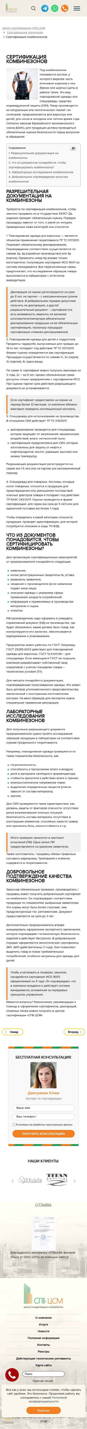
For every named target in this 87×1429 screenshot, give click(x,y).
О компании (43, 1318)
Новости (43, 1331)
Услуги (43, 1324)
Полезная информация (44, 1338)
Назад (14, 1032)
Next (75, 1181)
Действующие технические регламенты (43, 1359)
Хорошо (43, 1410)
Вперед (73, 1032)
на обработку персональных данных (50, 1124)
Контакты (43, 1345)
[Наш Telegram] (45, 8)
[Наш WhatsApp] (54, 8)
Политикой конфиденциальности (48, 1399)
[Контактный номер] (64, 8)
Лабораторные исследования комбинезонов (42, 172)
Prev (13, 1181)
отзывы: (43, 1204)
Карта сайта (44, 1365)
